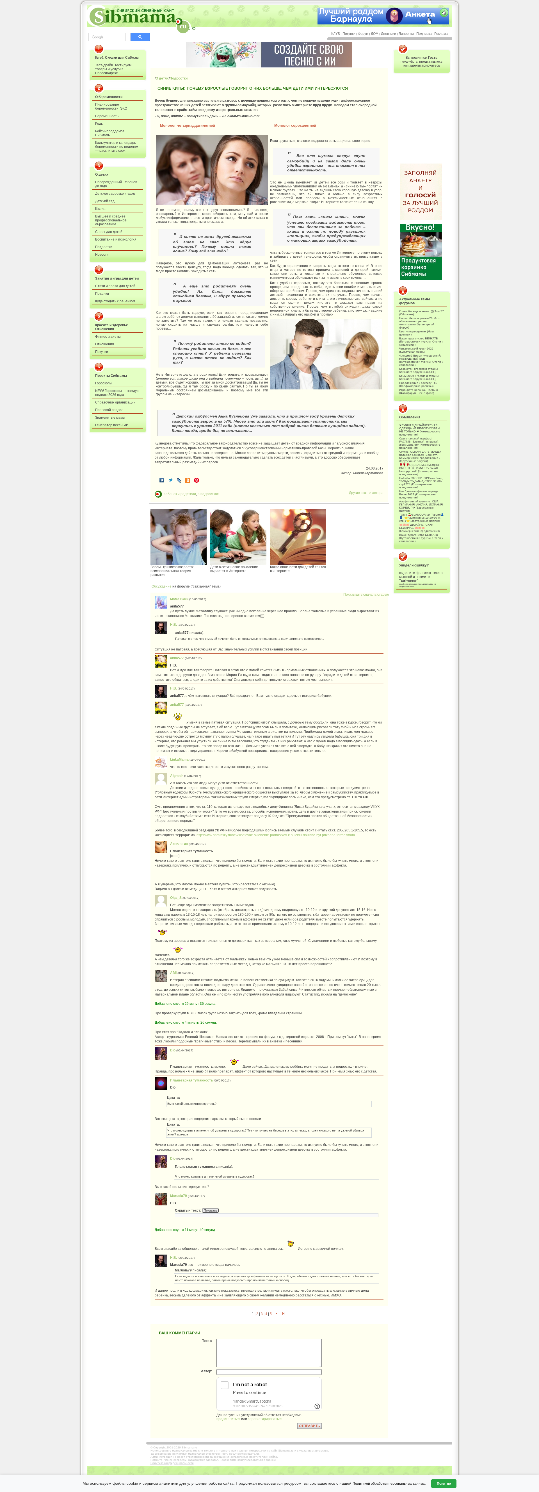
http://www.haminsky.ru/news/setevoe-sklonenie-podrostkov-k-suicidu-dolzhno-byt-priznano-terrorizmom (276, 835)
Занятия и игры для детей (117, 278)
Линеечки (406, 34)
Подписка (424, 34)
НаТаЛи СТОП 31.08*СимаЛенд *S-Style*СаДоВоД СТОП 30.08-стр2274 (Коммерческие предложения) (420, 483)
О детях (101, 174)
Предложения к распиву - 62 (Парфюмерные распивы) (418, 384)
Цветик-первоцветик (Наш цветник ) (416, 333)
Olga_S (176, 898)
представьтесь (430, 62)
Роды (99, 124)
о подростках (208, 494)
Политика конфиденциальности (172, 1462)
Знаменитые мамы (110, 418)
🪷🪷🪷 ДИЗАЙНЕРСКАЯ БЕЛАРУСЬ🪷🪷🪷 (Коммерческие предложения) (419, 527)
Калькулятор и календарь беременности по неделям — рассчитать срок (116, 147)
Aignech (176, 776)
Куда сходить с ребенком (115, 301)
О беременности (108, 97)
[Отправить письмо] (193, 28)
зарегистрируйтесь (424, 65)
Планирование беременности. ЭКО (111, 106)
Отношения (104, 344)
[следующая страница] (276, 1314)
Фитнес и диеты (108, 337)
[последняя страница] (283, 1314)
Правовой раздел (109, 410)
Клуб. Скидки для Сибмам (117, 58)
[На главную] (189, 28)
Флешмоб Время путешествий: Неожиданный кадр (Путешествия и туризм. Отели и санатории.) (421, 360)
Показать (210, 1210)
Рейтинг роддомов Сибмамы (109, 133)
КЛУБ (335, 34)
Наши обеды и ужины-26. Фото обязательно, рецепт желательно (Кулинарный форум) (420, 323)
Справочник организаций (115, 402)
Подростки (103, 247)
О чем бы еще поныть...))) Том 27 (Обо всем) (421, 313)
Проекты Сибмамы (111, 376)
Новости (102, 255)
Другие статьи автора (366, 493)
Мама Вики (179, 599)
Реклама (441, 34)
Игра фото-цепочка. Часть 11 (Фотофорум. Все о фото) (418, 391)
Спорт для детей (108, 232)
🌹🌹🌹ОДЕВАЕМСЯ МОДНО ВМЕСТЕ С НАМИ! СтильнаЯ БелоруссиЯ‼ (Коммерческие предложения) (419, 469)
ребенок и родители (180, 494)
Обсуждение (160, 586)
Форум (363, 34)
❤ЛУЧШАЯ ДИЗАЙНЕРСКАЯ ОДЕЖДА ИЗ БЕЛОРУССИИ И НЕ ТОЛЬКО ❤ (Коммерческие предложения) (419, 430)
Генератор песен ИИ (112, 425)
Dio (172, 1050)
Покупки (348, 34)
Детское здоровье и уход (115, 194)
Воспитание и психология (115, 239)
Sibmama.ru (189, 1447)
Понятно (444, 1484)
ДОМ (374, 34)
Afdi (173, 973)
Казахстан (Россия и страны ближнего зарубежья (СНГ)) (418, 370)
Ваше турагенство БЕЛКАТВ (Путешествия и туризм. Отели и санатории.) (421, 341)
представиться (228, 1419)
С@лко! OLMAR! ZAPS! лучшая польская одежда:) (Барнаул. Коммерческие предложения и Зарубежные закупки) (420, 456)
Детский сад (105, 201)
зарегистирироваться (265, 1419)
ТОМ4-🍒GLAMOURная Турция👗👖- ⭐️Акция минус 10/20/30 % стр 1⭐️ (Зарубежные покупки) (421, 517)
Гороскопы (103, 383)
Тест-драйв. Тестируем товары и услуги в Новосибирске (113, 69)
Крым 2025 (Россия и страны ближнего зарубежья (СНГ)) (418, 377)
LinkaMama (179, 759)
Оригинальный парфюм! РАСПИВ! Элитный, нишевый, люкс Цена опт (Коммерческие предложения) (419, 443)
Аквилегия (179, 844)
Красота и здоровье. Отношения (112, 327)
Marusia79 (178, 1196)
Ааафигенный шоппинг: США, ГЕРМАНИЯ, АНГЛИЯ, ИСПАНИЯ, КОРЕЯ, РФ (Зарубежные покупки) (421, 506)
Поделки (102, 294)
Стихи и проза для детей (115, 286)
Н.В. (173, 625)
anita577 (177, 658)
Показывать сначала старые (366, 595)
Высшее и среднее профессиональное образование (111, 220)
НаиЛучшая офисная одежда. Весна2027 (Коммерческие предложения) (419, 494)
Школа (100, 209)
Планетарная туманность (191, 1080)
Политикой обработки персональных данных (389, 1484)
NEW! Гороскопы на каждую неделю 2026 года (117, 393)
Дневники (388, 34)
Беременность (106, 116)
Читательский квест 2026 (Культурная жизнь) (416, 350)
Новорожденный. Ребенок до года (116, 184)
